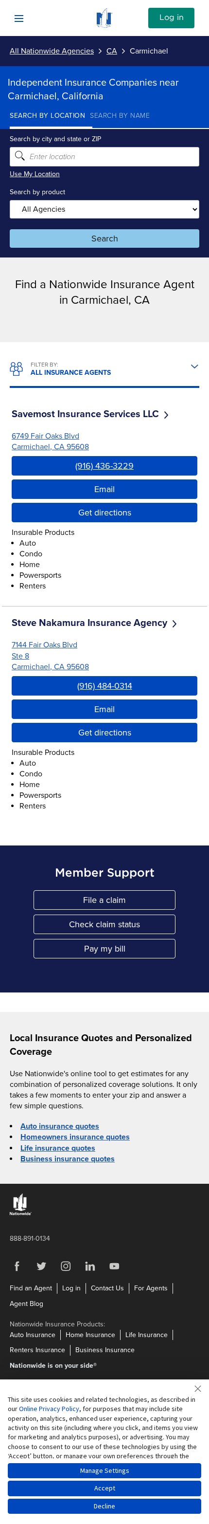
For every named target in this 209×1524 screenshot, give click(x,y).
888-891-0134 (30, 1238)
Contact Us (107, 1288)
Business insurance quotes (67, 1159)
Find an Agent (31, 1288)
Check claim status (122, 926)
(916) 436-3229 (104, 465)
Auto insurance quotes (59, 1126)
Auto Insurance (32, 1335)
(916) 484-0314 (104, 685)
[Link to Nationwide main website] (104, 25)
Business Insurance (105, 1350)
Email (104, 489)
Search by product (37, 192)
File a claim (129, 902)
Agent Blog (26, 1304)
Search (104, 238)
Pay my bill (130, 950)
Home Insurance (90, 1335)
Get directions (104, 512)
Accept (104, 1488)
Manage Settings (104, 1470)
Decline (104, 1506)
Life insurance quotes (57, 1148)
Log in (171, 17)
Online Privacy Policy (49, 1408)
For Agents (151, 1288)
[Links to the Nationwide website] (21, 1213)
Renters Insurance (37, 1350)
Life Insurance (146, 1335)
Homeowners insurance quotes (75, 1137)
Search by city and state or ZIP (55, 139)
